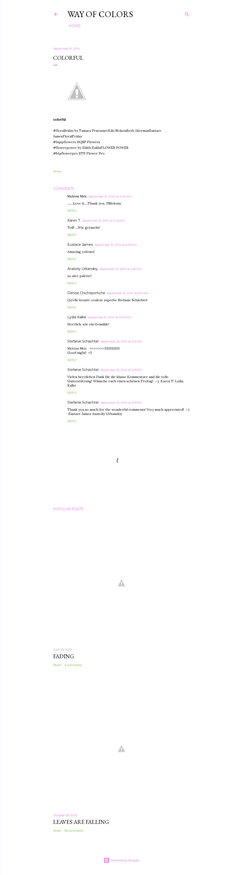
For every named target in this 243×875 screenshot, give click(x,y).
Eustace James (80, 244)
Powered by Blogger (125, 860)
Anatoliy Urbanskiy (82, 269)
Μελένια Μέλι (77, 196)
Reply (72, 210)
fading (63, 656)
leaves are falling (81, 821)
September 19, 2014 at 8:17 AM (127, 293)
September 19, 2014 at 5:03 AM (116, 244)
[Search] (187, 13)
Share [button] (57, 171)
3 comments (73, 665)
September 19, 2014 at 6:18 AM (120, 269)
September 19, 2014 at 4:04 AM (110, 196)
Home (74, 26)
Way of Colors (100, 14)
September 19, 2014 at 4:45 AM (104, 220)
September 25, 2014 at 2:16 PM (121, 402)
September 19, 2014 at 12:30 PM (109, 317)
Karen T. (74, 220)
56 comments (74, 830)
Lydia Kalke (76, 317)
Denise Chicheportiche (86, 293)
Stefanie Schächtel (82, 341)
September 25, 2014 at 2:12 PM (121, 341)
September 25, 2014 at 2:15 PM (121, 370)
